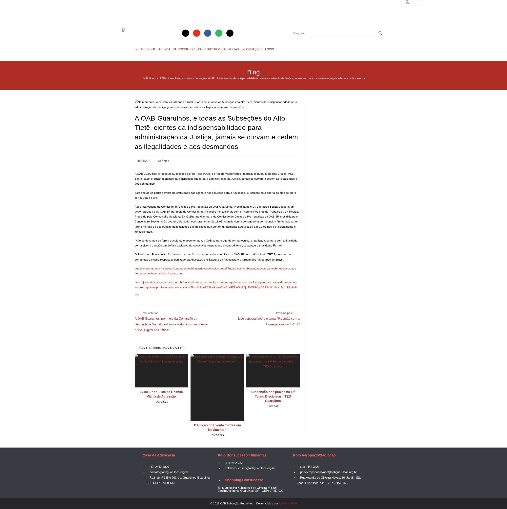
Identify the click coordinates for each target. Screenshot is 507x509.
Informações (252, 49)
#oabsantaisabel (157, 273)
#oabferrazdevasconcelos (203, 268)
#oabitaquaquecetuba (256, 268)
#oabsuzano (175, 273)
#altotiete (166, 268)
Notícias (232, 49)
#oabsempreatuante (147, 268)
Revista (220, 49)
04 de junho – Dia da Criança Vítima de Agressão (161, 394)
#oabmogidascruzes (283, 268)
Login (269, 49)
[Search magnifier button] (380, 33)
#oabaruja (179, 268)
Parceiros (206, 49)
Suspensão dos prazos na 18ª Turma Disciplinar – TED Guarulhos (273, 396)
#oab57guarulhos (231, 268)
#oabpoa (140, 273)
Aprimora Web (288, 503)
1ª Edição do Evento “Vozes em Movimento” (217, 427)
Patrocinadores (185, 49)
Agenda (165, 49)
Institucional (145, 49)
